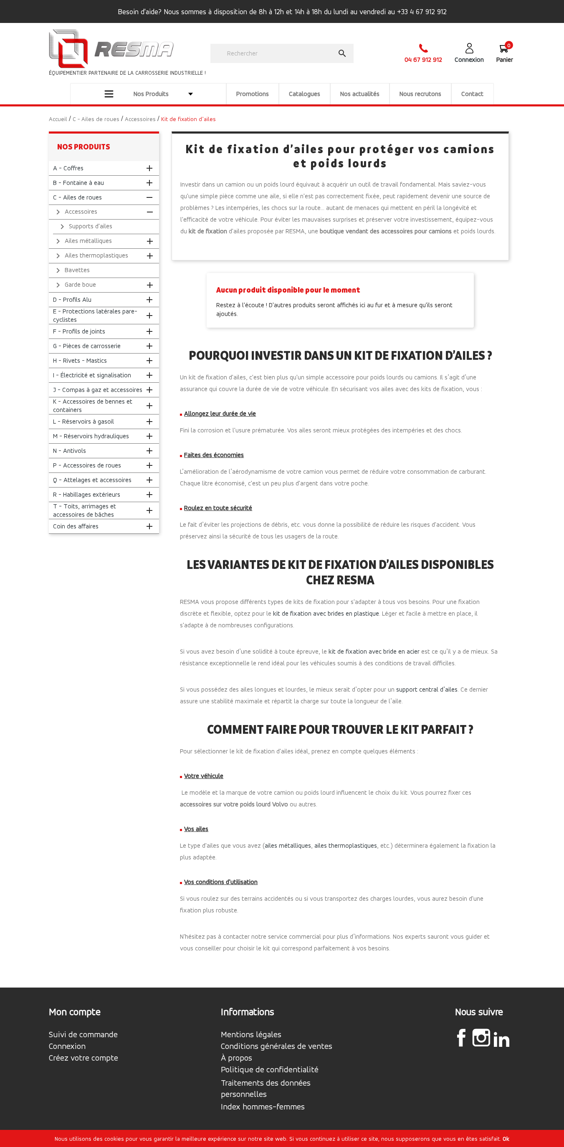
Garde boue (74, 285)
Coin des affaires (76, 526)
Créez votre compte (83, 1058)
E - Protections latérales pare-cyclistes (95, 315)
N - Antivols (69, 451)
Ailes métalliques (82, 241)
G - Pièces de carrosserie (87, 346)
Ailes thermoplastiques (90, 256)
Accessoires (75, 212)
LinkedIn (501, 1039)
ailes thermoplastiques (345, 845)
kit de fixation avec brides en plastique (326, 613)
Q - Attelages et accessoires (92, 480)
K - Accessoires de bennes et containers (92, 405)
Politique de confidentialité (270, 1070)
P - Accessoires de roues (87, 465)
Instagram (481, 1038)
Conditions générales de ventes (276, 1046)
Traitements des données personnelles (266, 1088)
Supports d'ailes (84, 227)
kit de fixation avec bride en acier (374, 651)
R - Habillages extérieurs (86, 494)
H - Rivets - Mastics (80, 360)
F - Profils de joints (79, 331)
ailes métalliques (288, 845)
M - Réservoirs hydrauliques (91, 436)
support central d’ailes (427, 689)
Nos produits (83, 147)
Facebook (461, 1038)
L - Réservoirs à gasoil (83, 421)
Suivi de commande (83, 1035)
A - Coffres (68, 168)
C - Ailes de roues (77, 197)
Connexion (67, 1046)
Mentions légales (251, 1035)
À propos (236, 1058)
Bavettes (71, 270)
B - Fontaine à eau (78, 183)
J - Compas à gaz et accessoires (97, 390)
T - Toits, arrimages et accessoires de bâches (84, 510)
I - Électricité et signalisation (92, 375)
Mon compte (75, 1012)
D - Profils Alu (72, 299)
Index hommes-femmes (263, 1107)
